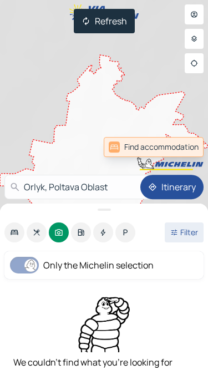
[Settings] (194, 39)
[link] (154, 147)
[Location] (194, 63)
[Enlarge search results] (104, 210)
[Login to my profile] (194, 14)
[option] (14, 232)
